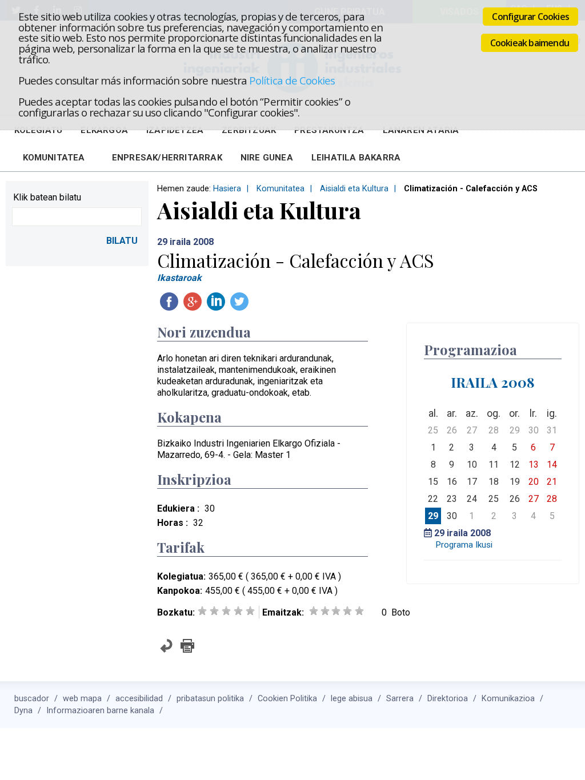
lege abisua (351, 698)
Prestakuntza (329, 130)
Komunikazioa (508, 698)
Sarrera (400, 698)
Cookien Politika (287, 698)
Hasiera (227, 189)
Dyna (23, 710)
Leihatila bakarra (355, 157)
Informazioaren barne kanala (100, 710)
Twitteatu (239, 301)
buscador (31, 698)
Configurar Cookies (530, 16)
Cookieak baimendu (529, 43)
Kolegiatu (38, 130)
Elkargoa (104, 130)
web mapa (82, 698)
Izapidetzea (174, 130)
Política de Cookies (292, 80)
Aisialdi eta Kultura (354, 189)
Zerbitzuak (249, 130)
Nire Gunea (267, 157)
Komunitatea (54, 157)
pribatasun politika (210, 698)
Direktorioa (447, 698)
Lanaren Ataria (421, 130)
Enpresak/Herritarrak (167, 157)
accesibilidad (139, 698)
